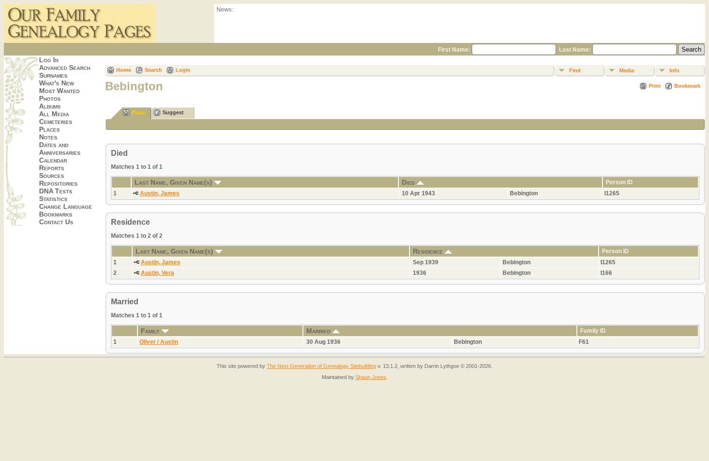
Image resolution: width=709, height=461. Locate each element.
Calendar (53, 160)
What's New (56, 83)
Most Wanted (59, 91)
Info (674, 70)
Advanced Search (64, 67)
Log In (48, 60)
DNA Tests (55, 191)
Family (151, 331)
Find (575, 70)
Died (409, 182)
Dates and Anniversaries (60, 148)
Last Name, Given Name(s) (174, 182)
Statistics (53, 199)
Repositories (58, 183)
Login (183, 70)
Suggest (173, 112)
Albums (50, 106)
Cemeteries (55, 121)
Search (153, 70)
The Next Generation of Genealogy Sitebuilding (321, 366)
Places (49, 129)
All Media (54, 114)
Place (138, 112)
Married (319, 331)
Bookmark (687, 86)
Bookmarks (55, 214)
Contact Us (56, 222)
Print (655, 86)
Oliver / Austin (158, 342)
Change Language (65, 206)
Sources (51, 175)
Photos (50, 98)
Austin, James (159, 193)
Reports (51, 168)
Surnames (53, 75)
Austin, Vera (157, 273)
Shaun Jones (370, 377)
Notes (48, 137)
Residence (429, 251)
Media (626, 70)
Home (123, 70)
